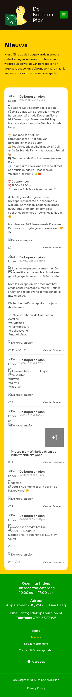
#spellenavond (18, 330)
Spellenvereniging (36, 643)
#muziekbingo (17, 334)
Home (36, 630)
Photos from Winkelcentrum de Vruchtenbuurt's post (33, 453)
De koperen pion (32, 97)
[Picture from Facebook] (17, 437)
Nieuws (36, 637)
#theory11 (14, 386)
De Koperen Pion (43, 14)
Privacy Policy (36, 688)
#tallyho (13, 382)
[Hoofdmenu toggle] (64, 14)
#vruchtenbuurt (18, 326)
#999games (16, 323)
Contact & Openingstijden (36, 650)
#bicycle (14, 379)
